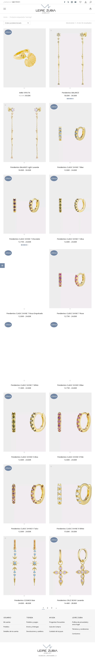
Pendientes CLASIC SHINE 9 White (70, 528)
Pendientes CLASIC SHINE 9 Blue (70, 385)
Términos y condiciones (80, 629)
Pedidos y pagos (32, 622)
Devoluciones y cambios (34, 631)
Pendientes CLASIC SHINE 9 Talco (24, 528)
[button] (34, 2)
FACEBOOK (42, 655)
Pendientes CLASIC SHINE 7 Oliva (70, 239)
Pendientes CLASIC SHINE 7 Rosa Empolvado (24, 313)
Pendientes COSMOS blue (24, 600)
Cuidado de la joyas (56, 631)
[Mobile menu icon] (4, 9)
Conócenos (76, 634)
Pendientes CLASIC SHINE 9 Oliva (24, 457)
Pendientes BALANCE (70, 92)
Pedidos (6, 627)
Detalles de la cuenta (10, 631)
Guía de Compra (55, 627)
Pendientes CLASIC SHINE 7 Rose (70, 313)
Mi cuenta (6, 622)
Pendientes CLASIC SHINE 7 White (24, 385)
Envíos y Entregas (32, 627)
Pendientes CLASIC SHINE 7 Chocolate (24, 239)
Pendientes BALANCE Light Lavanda (24, 167)
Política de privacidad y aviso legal (80, 623)
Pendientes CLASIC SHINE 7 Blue (70, 167)
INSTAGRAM (50, 655)
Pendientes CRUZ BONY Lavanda (70, 600)
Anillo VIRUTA (24, 92)
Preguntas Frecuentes (57, 622)
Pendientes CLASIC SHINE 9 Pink (70, 457)
